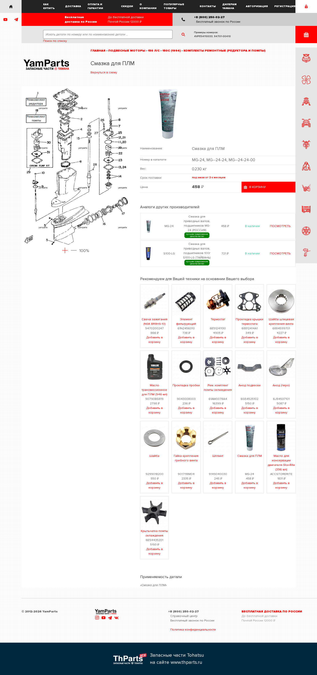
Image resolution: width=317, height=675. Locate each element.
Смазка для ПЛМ (249, 456)
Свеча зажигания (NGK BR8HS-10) (154, 321)
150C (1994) (171, 50)
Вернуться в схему (104, 72)
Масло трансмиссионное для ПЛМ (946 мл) (154, 389)
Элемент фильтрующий (186, 321)
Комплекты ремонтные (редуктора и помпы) (224, 50)
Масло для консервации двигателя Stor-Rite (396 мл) (281, 462)
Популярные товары (174, 6)
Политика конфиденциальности (193, 629)
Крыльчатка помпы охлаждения (154, 533)
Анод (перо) (281, 385)
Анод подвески (250, 385)
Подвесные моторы (126, 50)
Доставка (73, 6)
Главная (98, 50)
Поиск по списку (55, 41)
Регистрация (284, 6)
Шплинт (217, 456)
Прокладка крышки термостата (249, 321)
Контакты (208, 6)
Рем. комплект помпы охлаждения (218, 387)
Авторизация (257, 6)
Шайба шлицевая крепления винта (281, 321)
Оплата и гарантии (95, 6)
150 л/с (154, 50)
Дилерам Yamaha (229, 6)
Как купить (49, 6)
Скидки (127, 6)
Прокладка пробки (186, 385)
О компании (148, 6)
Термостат (218, 319)
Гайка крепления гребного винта (186, 458)
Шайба (154, 456)
